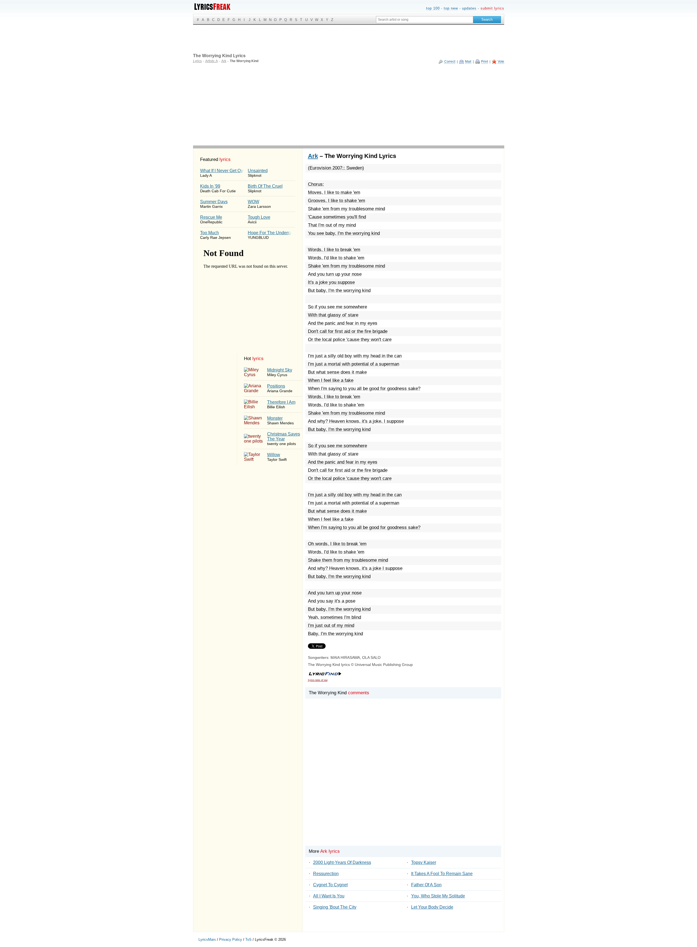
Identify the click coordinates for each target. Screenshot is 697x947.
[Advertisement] (348, 104)
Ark (313, 156)
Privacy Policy (230, 939)
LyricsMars (207, 939)
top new (451, 8)
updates (469, 8)
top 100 (433, 8)
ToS (248, 939)
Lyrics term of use (318, 679)
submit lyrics (492, 8)
